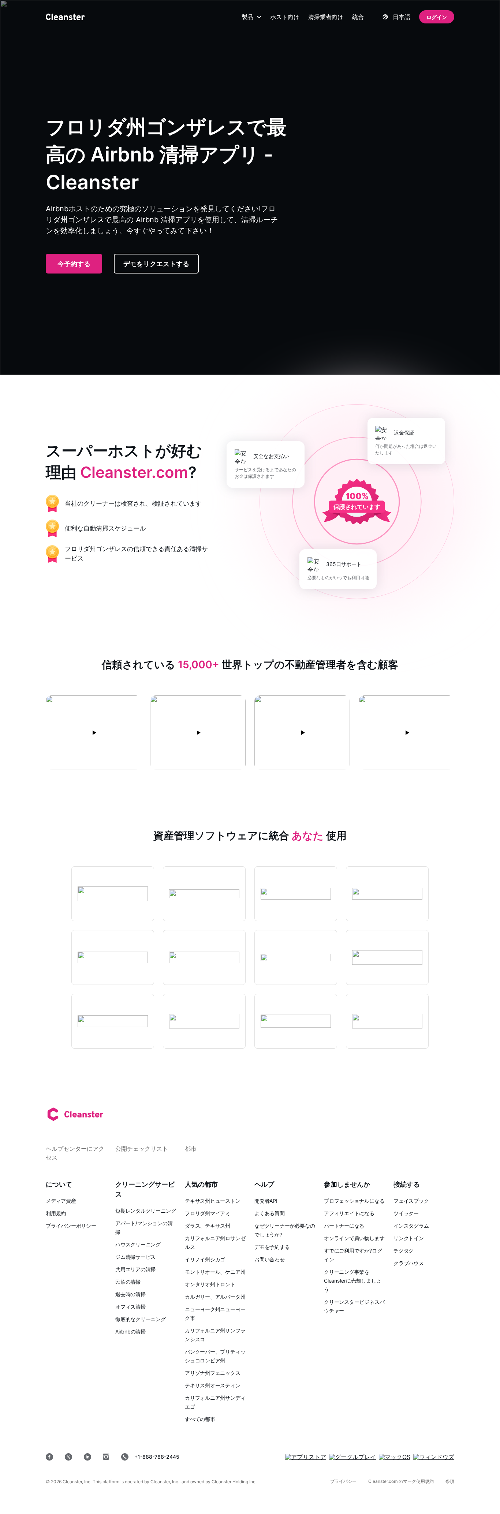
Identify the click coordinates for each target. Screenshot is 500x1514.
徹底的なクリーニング (140, 1319)
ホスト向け (284, 17)
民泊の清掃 (128, 1282)
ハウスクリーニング (138, 1244)
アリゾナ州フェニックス (212, 1373)
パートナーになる (344, 1226)
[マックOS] (394, 1457)
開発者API (265, 1201)
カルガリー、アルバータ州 (215, 1297)
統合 (358, 17)
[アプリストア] (305, 1457)
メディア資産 (61, 1201)
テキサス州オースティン (212, 1385)
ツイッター (406, 1213)
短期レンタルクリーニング (145, 1211)
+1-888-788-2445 (156, 1457)
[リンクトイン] (87, 1457)
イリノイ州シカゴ (205, 1259)
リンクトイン (408, 1238)
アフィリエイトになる (349, 1213)
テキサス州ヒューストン (212, 1201)
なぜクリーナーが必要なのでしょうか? (284, 1230)
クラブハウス (408, 1263)
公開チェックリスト (141, 1148)
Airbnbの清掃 (130, 1331)
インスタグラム (411, 1226)
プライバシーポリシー (71, 1226)
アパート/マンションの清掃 (143, 1227)
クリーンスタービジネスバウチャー (354, 1306)
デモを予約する (272, 1247)
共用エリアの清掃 (135, 1269)
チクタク (403, 1250)
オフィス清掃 (130, 1306)
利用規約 (56, 1213)
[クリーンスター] (65, 17)
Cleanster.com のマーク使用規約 (401, 1481)
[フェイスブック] (49, 1457)
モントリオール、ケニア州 (215, 1272)
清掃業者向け (325, 17)
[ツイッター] (68, 1457)
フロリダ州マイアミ (207, 1213)
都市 (191, 1148)
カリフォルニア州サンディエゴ (215, 1402)
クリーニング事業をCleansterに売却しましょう (352, 1280)
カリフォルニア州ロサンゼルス (215, 1242)
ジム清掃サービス (135, 1257)
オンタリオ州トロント (210, 1284)
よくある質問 (269, 1213)
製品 (247, 17)
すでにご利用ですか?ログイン (353, 1254)
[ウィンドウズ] (433, 1457)
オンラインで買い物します (354, 1238)
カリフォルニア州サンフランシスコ (215, 1334)
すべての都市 (200, 1419)
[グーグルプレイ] (352, 1457)
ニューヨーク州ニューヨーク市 (215, 1313)
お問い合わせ (269, 1259)
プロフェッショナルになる (354, 1201)
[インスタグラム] (106, 1457)
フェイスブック (411, 1201)
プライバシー (343, 1481)
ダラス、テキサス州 (207, 1226)
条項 (449, 1481)
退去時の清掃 (130, 1294)
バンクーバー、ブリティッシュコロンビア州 (215, 1356)
